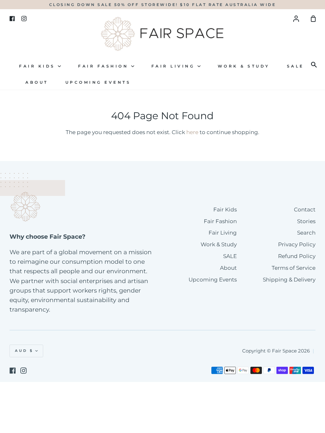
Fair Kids (38, 66)
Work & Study (244, 66)
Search (306, 232)
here (192, 132)
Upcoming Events (98, 82)
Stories (306, 221)
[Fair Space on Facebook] (13, 370)
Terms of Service (293, 268)
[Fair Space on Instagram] (23, 370)
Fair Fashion (104, 66)
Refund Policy (296, 256)
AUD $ (24, 351)
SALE (295, 66)
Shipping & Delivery (289, 279)
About (36, 82)
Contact (304, 209)
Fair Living (174, 66)
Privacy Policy (296, 244)
